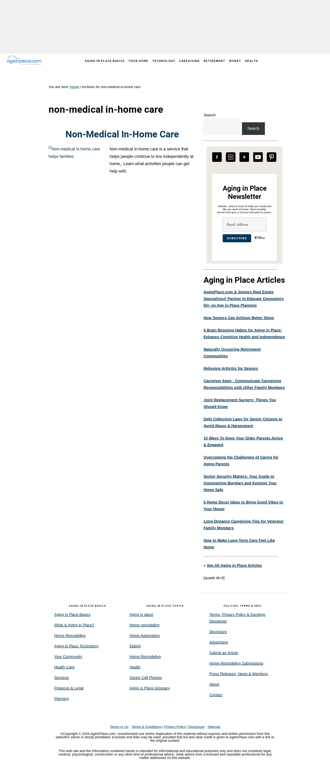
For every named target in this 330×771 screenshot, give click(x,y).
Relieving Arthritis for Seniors (231, 368)
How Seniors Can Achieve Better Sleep (239, 318)
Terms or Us (119, 727)
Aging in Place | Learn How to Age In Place (25, 60)
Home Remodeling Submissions (236, 663)
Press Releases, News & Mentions (238, 674)
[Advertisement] (165, 27)
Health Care (64, 667)
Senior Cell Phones (145, 677)
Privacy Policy (175, 727)
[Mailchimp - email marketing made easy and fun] (259, 240)
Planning (61, 698)
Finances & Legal (68, 688)
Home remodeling (144, 625)
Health (134, 667)
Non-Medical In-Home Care (122, 134)
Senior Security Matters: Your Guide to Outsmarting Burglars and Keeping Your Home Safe (240, 483)
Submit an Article (223, 653)
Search (210, 115)
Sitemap (214, 727)
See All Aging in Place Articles (234, 565)
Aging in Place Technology (76, 646)
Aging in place (141, 614)
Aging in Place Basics (72, 614)
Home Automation (144, 635)
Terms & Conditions (146, 727)
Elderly (135, 646)
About (214, 684)
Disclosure (218, 632)
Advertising (218, 642)
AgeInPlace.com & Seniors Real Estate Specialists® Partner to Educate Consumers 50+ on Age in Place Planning (244, 298)
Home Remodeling (70, 635)
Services (61, 677)
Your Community (68, 656)
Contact (215, 695)
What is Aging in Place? (74, 625)
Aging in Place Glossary (149, 688)
